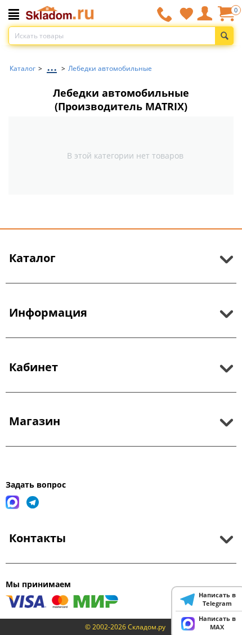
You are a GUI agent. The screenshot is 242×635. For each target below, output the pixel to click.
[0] (226, 17)
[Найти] (224, 35)
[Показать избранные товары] (186, 13)
